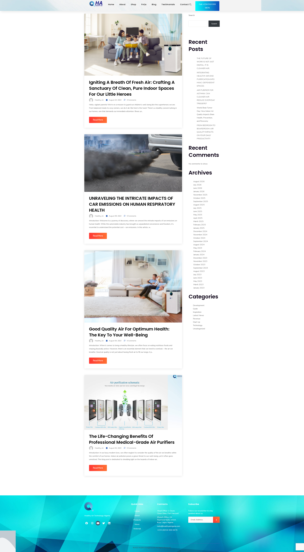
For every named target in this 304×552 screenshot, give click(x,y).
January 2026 (198, 191)
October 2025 (199, 198)
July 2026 (197, 185)
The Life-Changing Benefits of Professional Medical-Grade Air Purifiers (132, 439)
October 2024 (199, 238)
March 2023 (198, 284)
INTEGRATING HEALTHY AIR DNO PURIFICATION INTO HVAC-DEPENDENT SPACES (205, 79)
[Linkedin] (109, 523)
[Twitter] (103, 523)
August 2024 (199, 244)
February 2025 (199, 224)
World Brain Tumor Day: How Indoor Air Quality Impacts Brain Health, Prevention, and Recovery (205, 114)
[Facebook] (86, 523)
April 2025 (197, 218)
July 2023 (197, 274)
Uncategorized (199, 328)
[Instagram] (92, 523)
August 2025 (199, 204)
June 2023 (197, 278)
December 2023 (200, 258)
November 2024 (200, 234)
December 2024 (200, 231)
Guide (195, 308)
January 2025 (198, 228)
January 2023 (198, 288)
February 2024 (199, 251)
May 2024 (197, 248)
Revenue (196, 318)
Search (192, 15)
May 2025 (197, 214)
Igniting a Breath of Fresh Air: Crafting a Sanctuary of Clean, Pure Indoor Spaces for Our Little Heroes (132, 88)
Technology (197, 325)
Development (198, 305)
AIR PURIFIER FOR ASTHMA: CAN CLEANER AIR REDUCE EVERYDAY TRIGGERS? (206, 97)
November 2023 (200, 261)
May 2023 (197, 281)
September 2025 (200, 201)
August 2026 (199, 181)
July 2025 (197, 208)
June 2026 (197, 188)
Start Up (196, 322)
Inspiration (197, 312)
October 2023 (199, 264)
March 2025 (198, 221)
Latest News (198, 315)
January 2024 (198, 254)
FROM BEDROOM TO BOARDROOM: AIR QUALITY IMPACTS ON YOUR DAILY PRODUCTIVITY (206, 132)
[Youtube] (98, 523)
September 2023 (200, 268)
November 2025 (200, 194)
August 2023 (199, 271)
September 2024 (200, 241)
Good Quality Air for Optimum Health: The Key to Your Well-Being (129, 332)
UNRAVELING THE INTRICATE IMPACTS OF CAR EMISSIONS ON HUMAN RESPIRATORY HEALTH (132, 204)
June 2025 (197, 211)
